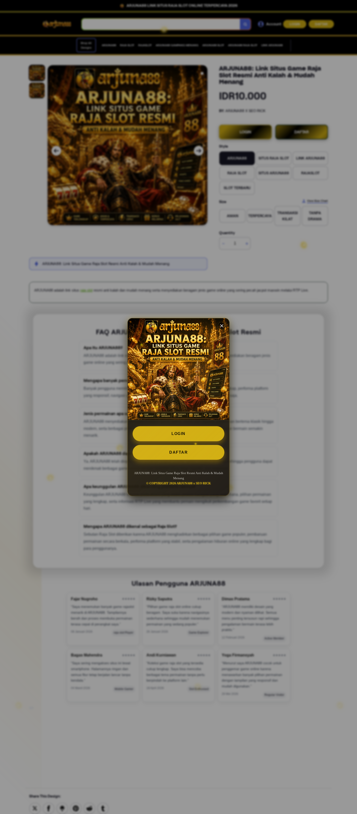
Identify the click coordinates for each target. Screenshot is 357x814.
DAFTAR (178, 452)
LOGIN (178, 434)
